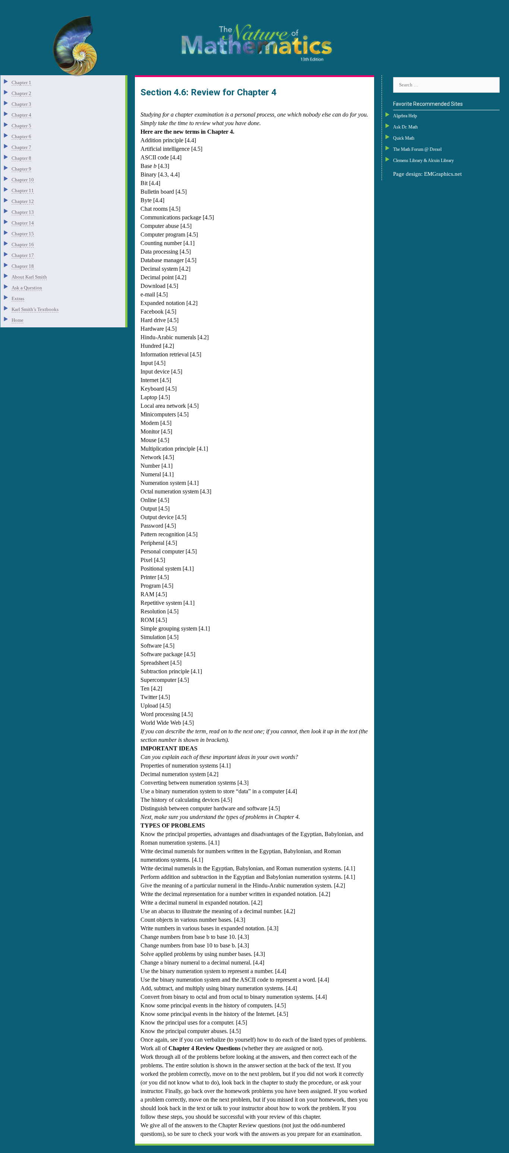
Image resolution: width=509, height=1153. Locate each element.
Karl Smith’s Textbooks (35, 309)
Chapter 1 (21, 82)
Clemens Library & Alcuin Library (423, 160)
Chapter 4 (21, 115)
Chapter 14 (23, 223)
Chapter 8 (21, 158)
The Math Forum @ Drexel (417, 149)
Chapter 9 (21, 169)
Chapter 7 (21, 147)
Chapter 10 (23, 179)
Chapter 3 (21, 104)
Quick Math (403, 138)
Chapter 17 (23, 255)
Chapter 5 (21, 125)
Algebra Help (405, 115)
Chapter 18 (23, 266)
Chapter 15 (23, 233)
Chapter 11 (23, 190)
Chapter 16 (23, 244)
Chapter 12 (23, 201)
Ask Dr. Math (405, 127)
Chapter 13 (23, 212)
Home (17, 320)
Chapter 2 (21, 93)
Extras (18, 298)
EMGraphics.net (443, 174)
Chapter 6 (21, 136)
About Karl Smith (29, 277)
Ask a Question (27, 287)
